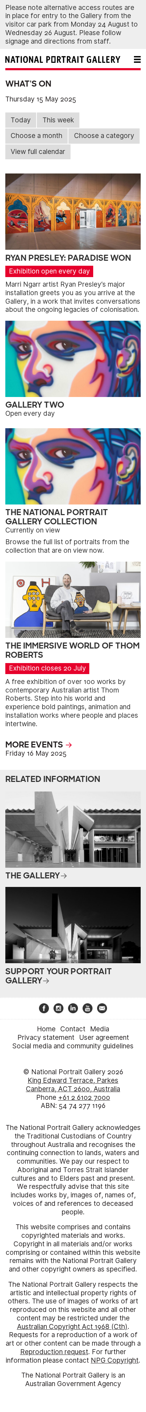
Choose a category (104, 136)
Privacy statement (45, 1037)
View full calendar (38, 152)
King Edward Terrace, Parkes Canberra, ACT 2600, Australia (73, 1084)
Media (99, 1029)
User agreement (104, 1037)
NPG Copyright (115, 1360)
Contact (72, 1029)
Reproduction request (54, 1352)
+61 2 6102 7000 (84, 1097)
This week (58, 120)
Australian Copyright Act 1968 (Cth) (72, 1327)
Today (21, 120)
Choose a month (36, 136)
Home (46, 1029)
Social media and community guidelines (73, 1046)
